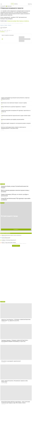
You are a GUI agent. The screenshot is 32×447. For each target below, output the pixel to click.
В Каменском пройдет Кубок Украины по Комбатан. (18, 21)
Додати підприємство (16, 245)
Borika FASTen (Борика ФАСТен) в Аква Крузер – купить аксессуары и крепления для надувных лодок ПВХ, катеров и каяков (15, 402)
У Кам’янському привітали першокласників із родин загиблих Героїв (15, 115)
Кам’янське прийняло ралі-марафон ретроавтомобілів (12, 119)
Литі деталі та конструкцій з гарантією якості (11, 361)
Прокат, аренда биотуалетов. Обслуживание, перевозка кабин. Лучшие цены (14, 381)
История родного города (9, 216)
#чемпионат (5, 25)
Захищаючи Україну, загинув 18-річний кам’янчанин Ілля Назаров (14, 187)
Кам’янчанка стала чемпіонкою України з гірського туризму (14, 102)
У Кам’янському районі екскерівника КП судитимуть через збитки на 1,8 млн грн (15, 111)
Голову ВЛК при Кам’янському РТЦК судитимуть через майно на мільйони (15, 199)
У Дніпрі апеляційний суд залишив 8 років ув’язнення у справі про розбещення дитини (15, 98)
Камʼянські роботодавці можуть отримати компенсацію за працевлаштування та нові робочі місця (13, 128)
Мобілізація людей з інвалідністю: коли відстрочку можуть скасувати (16, 123)
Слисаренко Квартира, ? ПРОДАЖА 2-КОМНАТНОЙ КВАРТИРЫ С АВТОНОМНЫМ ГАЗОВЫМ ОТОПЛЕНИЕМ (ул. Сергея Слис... (14, 341)
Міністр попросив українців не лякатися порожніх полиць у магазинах (15, 191)
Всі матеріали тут (16, 229)
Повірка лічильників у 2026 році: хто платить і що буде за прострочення (14, 195)
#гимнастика (2, 25)
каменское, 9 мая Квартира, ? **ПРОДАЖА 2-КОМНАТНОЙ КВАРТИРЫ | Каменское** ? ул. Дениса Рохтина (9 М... (15, 320)
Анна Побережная (4, 27)
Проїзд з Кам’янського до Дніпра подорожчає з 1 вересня (13, 106)
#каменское (9, 25)
